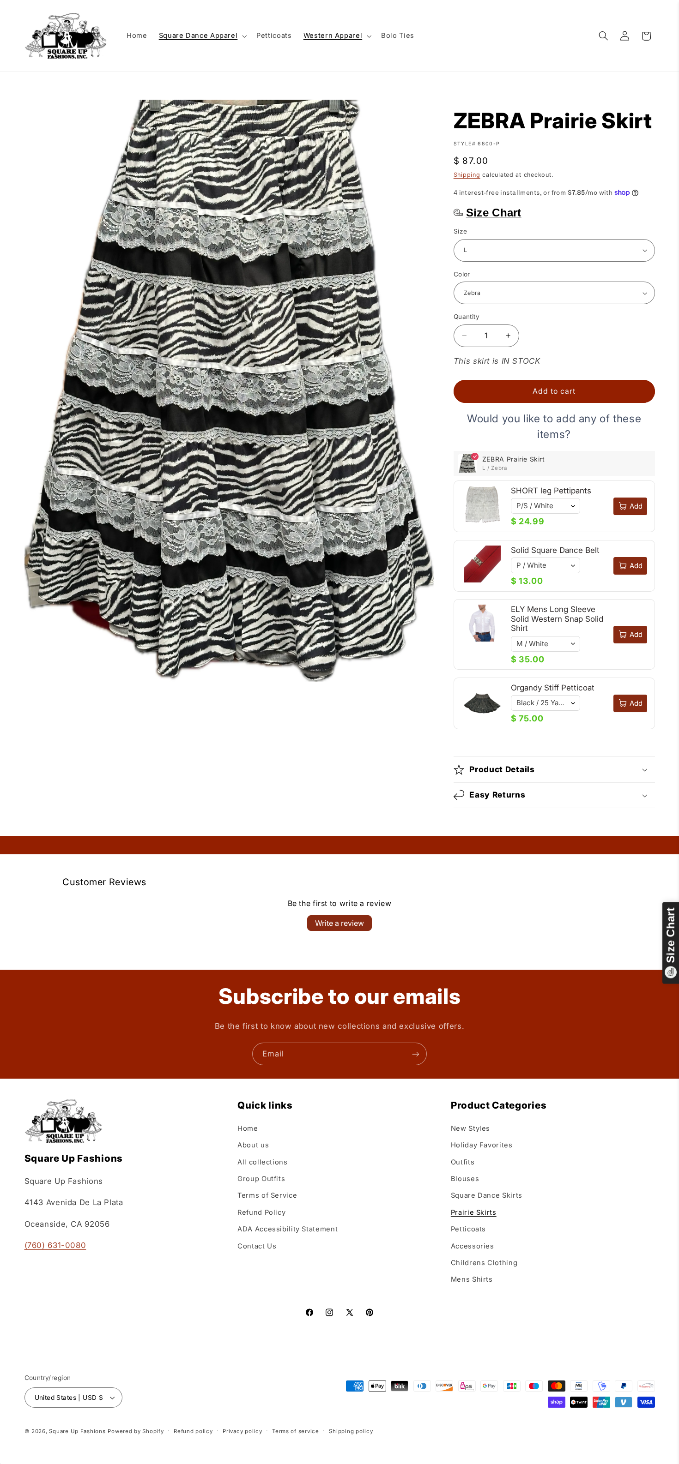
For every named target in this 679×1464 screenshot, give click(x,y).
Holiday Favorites (482, 1144)
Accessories (472, 1246)
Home (247, 1128)
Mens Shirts (472, 1279)
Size (460, 231)
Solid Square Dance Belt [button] (555, 550)
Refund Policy (261, 1212)
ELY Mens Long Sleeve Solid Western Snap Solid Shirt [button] (557, 619)
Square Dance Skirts (486, 1195)
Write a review (339, 923)
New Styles (470, 1128)
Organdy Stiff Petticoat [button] (552, 687)
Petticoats (468, 1228)
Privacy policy (242, 1431)
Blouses (465, 1178)
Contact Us (256, 1246)
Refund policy (193, 1431)
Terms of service (295, 1431)
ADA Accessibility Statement (287, 1228)
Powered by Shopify (136, 1431)
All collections (262, 1162)
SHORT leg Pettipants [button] (551, 490)
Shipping (467, 174)
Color (462, 274)
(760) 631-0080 (55, 1244)
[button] (202, 36)
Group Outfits (261, 1178)
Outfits (462, 1162)
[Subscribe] (415, 1054)
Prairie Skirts (474, 1212)
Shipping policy (351, 1431)
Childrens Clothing (484, 1262)
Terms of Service (267, 1195)
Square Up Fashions (77, 1431)
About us (253, 1144)
